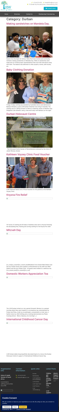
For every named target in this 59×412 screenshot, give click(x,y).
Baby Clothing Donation (20, 69)
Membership (36, 375)
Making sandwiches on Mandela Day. (27, 23)
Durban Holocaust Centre (21, 113)
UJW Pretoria (36, 386)
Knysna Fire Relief (16, 194)
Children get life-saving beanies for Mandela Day (49, 379)
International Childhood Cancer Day (27, 319)
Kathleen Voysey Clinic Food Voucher (28, 154)
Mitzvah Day (13, 230)
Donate (34, 373)
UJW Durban (36, 381)
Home (6, 14)
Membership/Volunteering (46, 14)
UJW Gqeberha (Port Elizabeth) (37, 378)
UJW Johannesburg (36, 388)
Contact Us (29, 14)
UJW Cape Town (37, 384)
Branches (17, 14)
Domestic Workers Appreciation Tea (27, 273)
